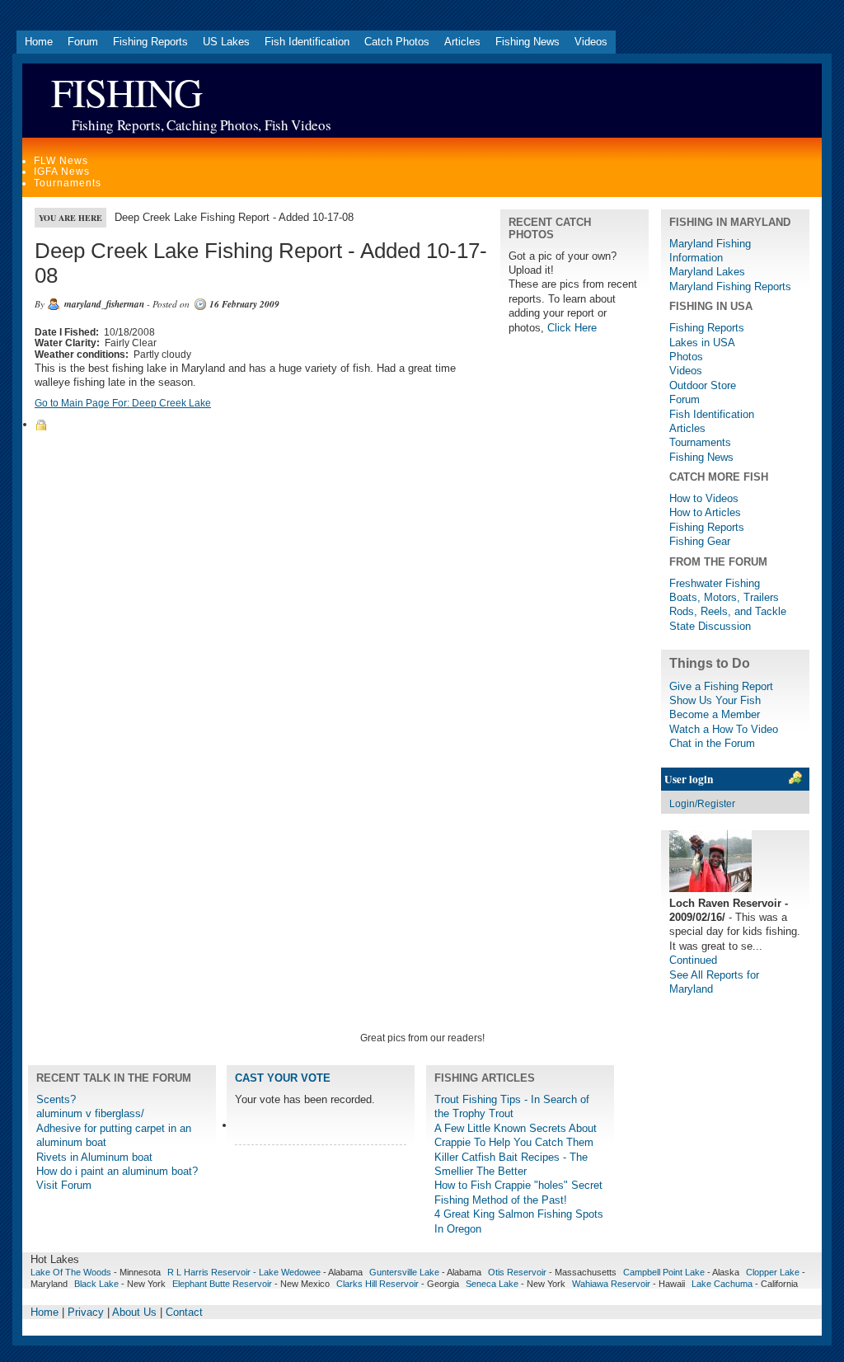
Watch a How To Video (723, 729)
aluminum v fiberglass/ (90, 1113)
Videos (590, 41)
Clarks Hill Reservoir (377, 1284)
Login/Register (702, 804)
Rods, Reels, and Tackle (727, 611)
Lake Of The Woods (70, 1272)
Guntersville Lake (404, 1272)
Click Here (572, 328)
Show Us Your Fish (715, 700)
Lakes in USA (702, 342)
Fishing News (527, 41)
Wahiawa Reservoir (611, 1284)
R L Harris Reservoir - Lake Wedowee (244, 1272)
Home (39, 41)
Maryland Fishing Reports (730, 286)
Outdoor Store (702, 385)
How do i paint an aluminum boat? (117, 1171)
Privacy (86, 1312)
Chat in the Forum (712, 743)
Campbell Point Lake (664, 1272)
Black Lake (96, 1284)
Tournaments (67, 183)
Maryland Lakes (707, 271)
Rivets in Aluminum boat (94, 1157)
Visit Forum (63, 1185)
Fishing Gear (699, 541)
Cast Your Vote (283, 1078)
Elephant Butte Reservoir (222, 1284)
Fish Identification (307, 41)
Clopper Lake (772, 1272)
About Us (134, 1312)
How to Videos (703, 498)
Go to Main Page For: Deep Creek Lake (123, 403)
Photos (686, 356)
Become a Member (714, 714)
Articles (462, 41)
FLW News (61, 161)
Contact (184, 1312)
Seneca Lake (492, 1284)
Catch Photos (396, 41)
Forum (83, 41)
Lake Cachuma (722, 1284)
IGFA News (62, 171)
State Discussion (710, 626)
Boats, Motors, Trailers (724, 597)
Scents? (56, 1099)
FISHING (126, 92)
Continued (693, 960)
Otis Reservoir (517, 1272)
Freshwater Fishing (714, 583)
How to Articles (705, 512)
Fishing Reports (150, 41)
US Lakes (226, 41)
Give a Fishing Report (721, 686)
